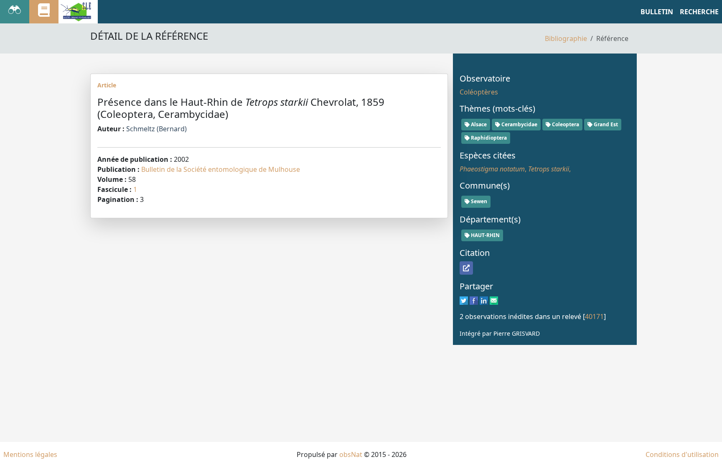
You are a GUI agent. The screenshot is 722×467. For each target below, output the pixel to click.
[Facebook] (474, 299)
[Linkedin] (484, 299)
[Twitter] (464, 299)
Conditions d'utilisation (682, 454)
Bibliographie (566, 38)
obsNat (350, 454)
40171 (594, 316)
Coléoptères (479, 92)
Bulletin (657, 11)
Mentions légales (30, 454)
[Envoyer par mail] (494, 299)
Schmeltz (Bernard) (156, 128)
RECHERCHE (699, 11)
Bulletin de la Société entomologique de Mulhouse (220, 169)
